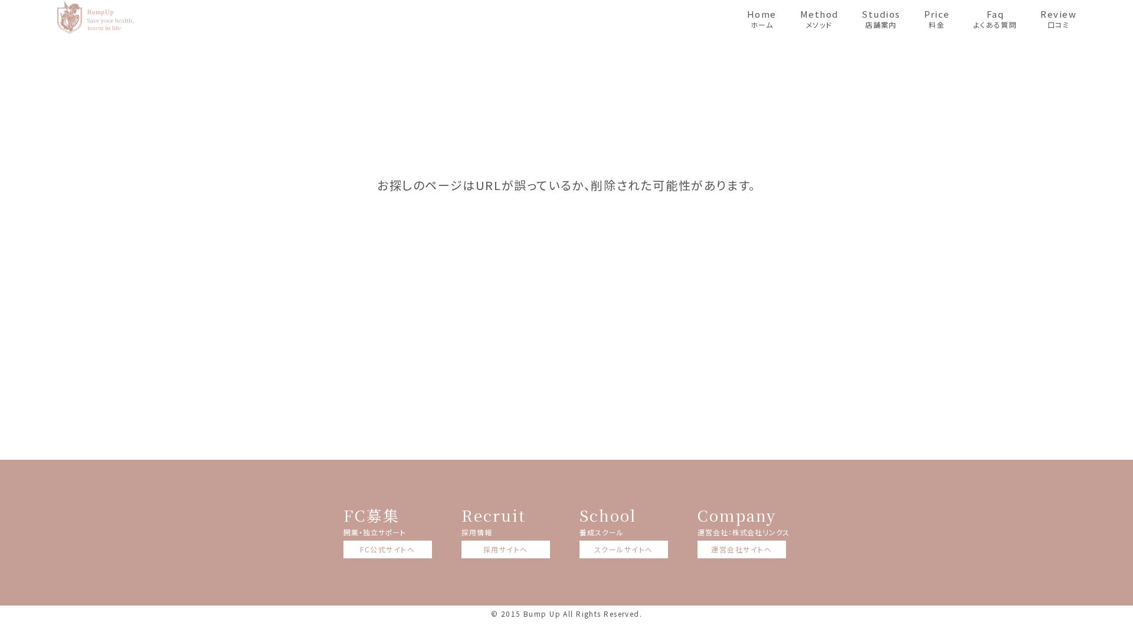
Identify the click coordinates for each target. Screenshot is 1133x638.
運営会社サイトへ (741, 549)
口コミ (1058, 19)
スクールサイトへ (623, 549)
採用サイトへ (505, 549)
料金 (937, 19)
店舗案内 (881, 19)
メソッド (819, 19)
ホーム (762, 19)
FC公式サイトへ (387, 549)
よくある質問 (995, 19)
